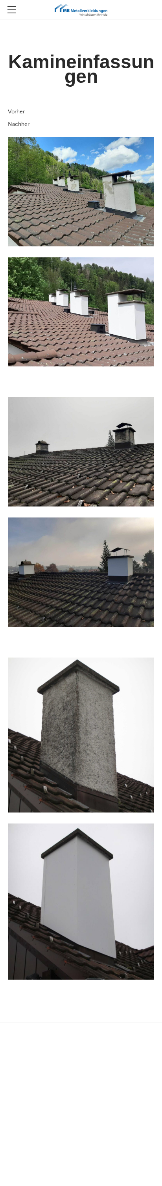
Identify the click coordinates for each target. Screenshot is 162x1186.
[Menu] (12, 10)
